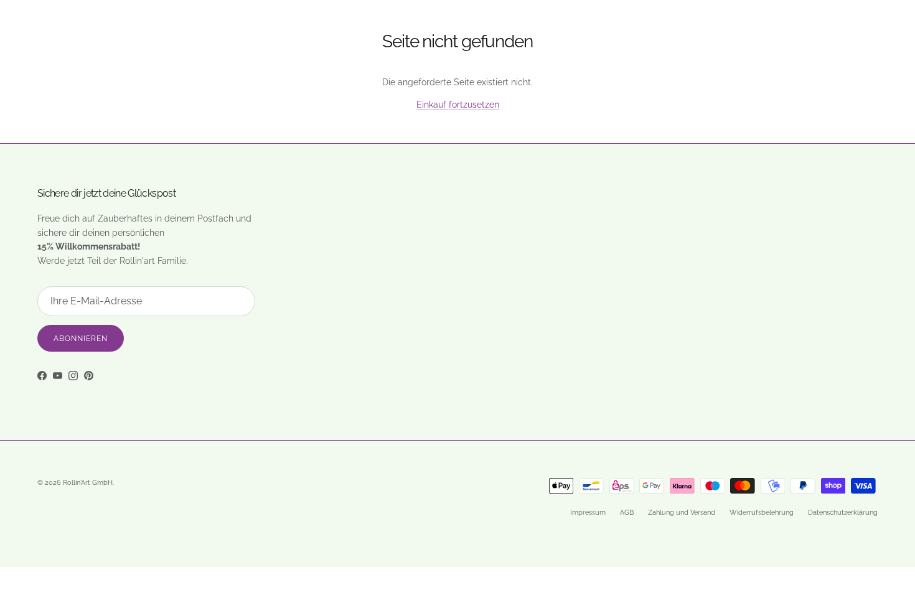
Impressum (588, 512)
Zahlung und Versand (681, 512)
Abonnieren (81, 338)
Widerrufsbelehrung (762, 512)
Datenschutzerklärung (843, 512)
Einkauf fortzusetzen (457, 105)
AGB (627, 512)
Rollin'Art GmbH (88, 483)
